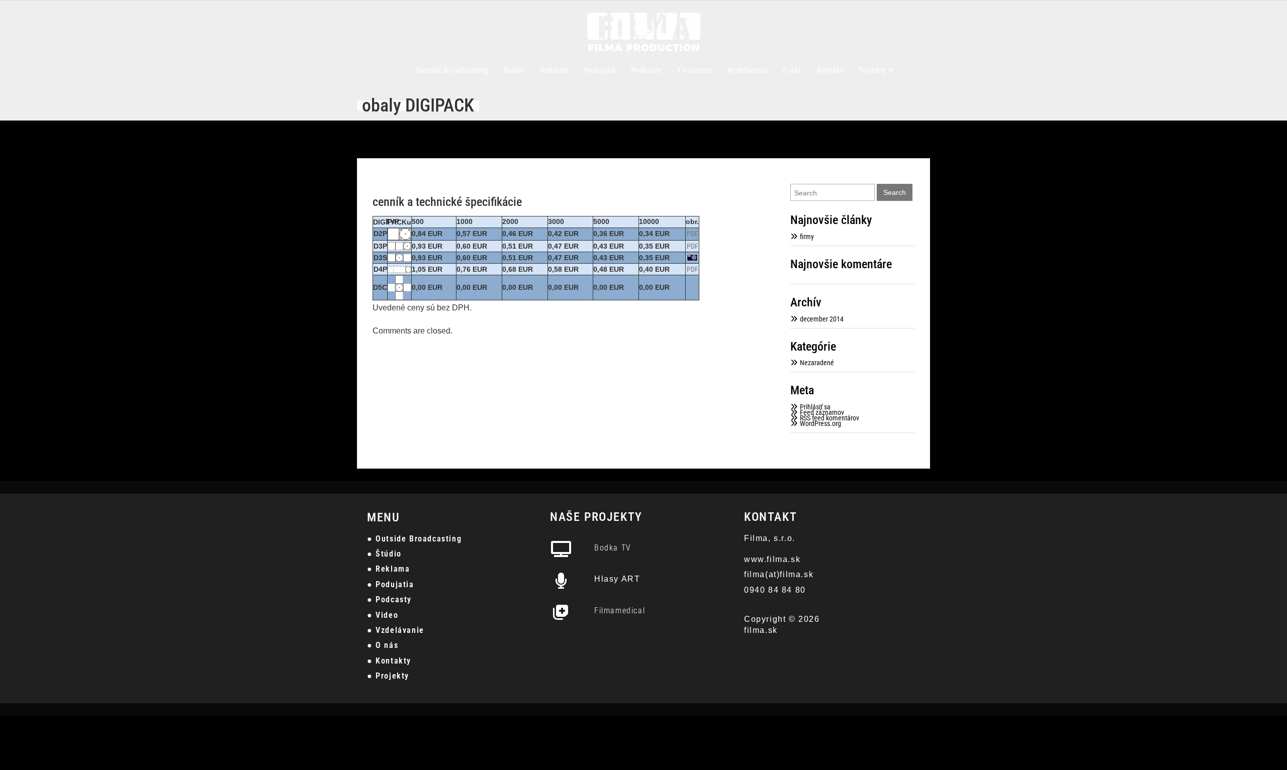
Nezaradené (817, 363)
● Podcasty (389, 599)
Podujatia (600, 70)
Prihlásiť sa (815, 407)
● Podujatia (390, 584)
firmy (807, 237)
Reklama (554, 70)
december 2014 (822, 319)
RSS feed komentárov (829, 418)
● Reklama (388, 569)
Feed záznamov (822, 412)
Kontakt (830, 70)
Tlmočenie (694, 70)
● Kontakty (389, 661)
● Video (382, 615)
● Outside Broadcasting (414, 538)
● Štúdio (384, 554)
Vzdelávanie (747, 70)
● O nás (382, 645)
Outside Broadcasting (452, 70)
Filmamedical (619, 610)
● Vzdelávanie (395, 630)
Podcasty (646, 70)
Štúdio (514, 70)
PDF (692, 234)
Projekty (872, 70)
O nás (792, 70)
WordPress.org (820, 423)
